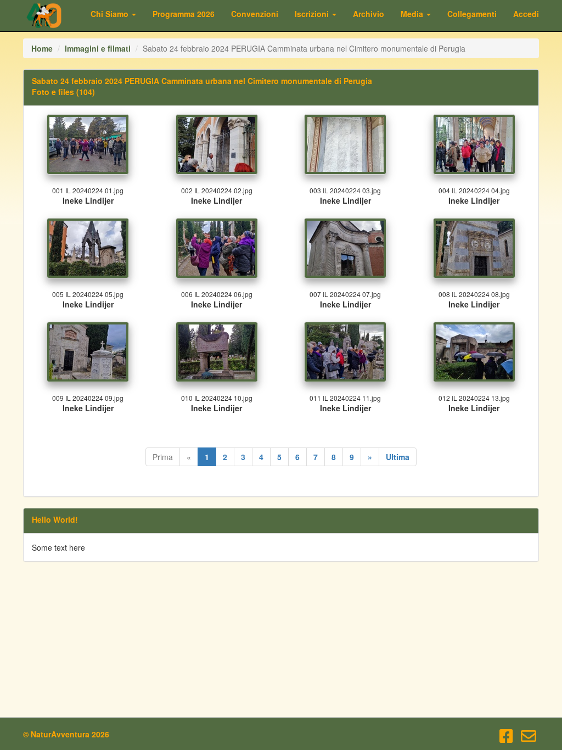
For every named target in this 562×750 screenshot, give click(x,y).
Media (413, 13)
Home (42, 48)
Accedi (526, 13)
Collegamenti (472, 13)
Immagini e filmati (98, 48)
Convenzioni (254, 13)
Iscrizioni (313, 13)
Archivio (368, 13)
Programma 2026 (184, 13)
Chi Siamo (111, 13)
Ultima (397, 456)
